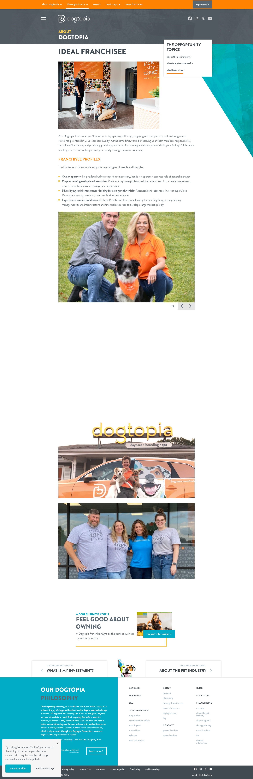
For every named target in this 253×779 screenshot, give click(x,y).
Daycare (134, 688)
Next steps (111, 4)
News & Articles (134, 4)
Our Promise (134, 715)
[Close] (57, 743)
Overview (167, 693)
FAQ (164, 718)
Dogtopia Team (169, 713)
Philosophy (168, 698)
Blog (199, 688)
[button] (182, 306)
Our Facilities (134, 730)
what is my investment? (179, 63)
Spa (131, 703)
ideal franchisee (175, 70)
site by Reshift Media (202, 775)
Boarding (135, 695)
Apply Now (201, 4)
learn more (95, 751)
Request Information (201, 742)
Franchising (135, 769)
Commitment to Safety (139, 720)
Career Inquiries (170, 735)
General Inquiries (170, 730)
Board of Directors (171, 708)
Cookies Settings (45, 768)
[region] (31, 758)
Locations (203, 695)
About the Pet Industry (202, 714)
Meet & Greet (135, 725)
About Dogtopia (50, 4)
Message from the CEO (173, 703)
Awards (97, 4)
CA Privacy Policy (66, 769)
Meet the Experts (136, 740)
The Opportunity (76, 4)
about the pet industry (178, 57)
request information (158, 634)
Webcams (133, 735)
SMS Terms (100, 769)
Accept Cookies (18, 768)
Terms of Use (85, 769)
